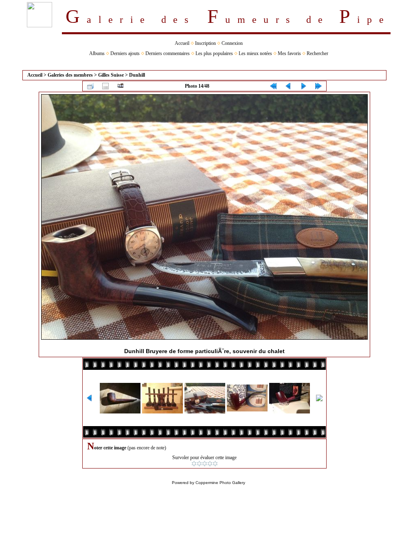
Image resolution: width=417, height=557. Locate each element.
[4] (210, 463)
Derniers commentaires (167, 53)
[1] (194, 463)
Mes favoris (289, 53)
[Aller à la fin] (318, 86)
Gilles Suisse (111, 75)
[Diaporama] (120, 86)
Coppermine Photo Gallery (220, 482)
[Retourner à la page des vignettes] (90, 86)
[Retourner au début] (273, 86)
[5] (215, 463)
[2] (199, 463)
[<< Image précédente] (288, 86)
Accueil (182, 43)
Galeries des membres (70, 75)
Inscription (205, 43)
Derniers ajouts (125, 53)
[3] (204, 463)
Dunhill (137, 75)
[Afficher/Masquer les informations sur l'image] (105, 86)
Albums (97, 53)
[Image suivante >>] (303, 86)
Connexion (232, 43)
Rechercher (317, 53)
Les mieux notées (255, 53)
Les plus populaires (214, 53)
